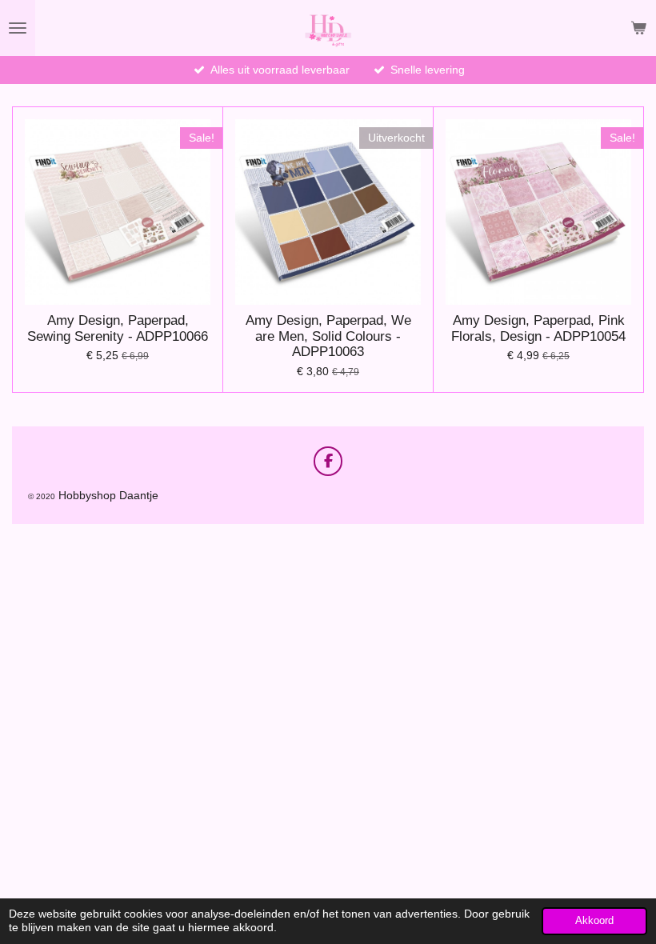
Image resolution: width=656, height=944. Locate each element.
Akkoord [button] (594, 920)
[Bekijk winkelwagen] (638, 28)
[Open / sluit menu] (17, 28)
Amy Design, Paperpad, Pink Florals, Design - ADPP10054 (538, 328)
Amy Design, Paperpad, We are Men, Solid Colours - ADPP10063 (328, 336)
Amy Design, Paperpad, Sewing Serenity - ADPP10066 (117, 328)
